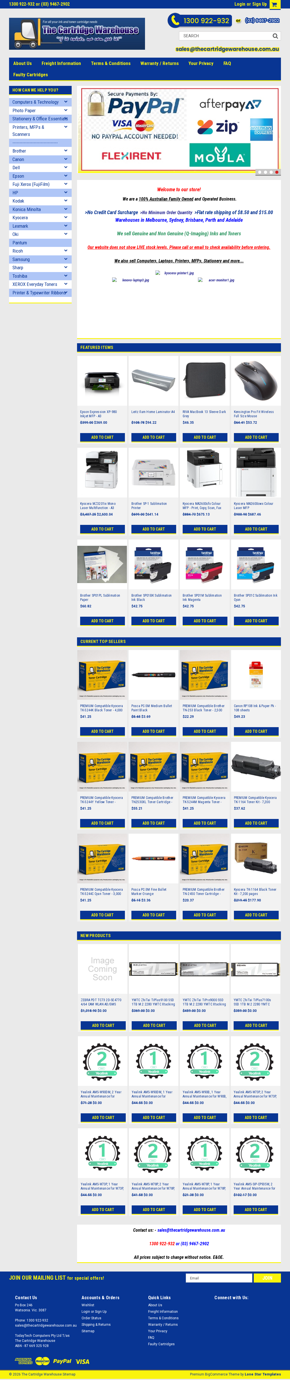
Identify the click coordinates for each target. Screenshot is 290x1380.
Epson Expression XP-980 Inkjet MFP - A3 (98, 414)
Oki (15, 234)
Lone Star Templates (263, 1374)
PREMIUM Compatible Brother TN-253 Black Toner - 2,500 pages (204, 708)
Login (239, 4)
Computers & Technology (35, 102)
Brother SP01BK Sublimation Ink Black (151, 598)
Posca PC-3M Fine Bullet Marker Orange (149, 892)
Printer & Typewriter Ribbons (39, 292)
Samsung (21, 259)
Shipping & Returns (96, 1325)
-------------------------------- (35, 142)
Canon (18, 159)
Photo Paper (24, 110)
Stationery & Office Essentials (40, 118)
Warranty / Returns (159, 63)
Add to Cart (102, 437)
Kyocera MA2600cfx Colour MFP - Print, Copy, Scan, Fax (202, 506)
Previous (82, 131)
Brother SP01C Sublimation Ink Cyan (256, 598)
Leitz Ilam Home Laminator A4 (153, 412)
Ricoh (17, 251)
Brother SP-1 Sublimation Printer (149, 506)
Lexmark (20, 226)
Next (275, 131)
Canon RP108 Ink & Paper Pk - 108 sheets (255, 708)
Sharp (17, 267)
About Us (22, 63)
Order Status (91, 1318)
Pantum (19, 242)
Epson (18, 176)
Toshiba (19, 276)
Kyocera (20, 217)
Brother (19, 151)
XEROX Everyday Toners (34, 284)
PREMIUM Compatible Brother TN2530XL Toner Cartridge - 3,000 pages (152, 800)
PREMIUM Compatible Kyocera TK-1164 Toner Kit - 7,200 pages (255, 800)
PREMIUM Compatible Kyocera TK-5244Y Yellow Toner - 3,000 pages (101, 800)
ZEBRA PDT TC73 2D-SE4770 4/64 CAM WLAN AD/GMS (101, 1002)
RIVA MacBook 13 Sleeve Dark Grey (204, 414)
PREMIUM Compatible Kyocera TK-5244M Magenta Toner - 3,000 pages (204, 800)
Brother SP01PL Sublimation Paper (100, 598)
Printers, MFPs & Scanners (28, 130)
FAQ (227, 63)
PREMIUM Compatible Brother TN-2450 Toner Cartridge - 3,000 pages (204, 892)
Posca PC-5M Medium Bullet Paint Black (151, 708)
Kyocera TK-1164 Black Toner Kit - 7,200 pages (255, 892)
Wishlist (88, 1305)
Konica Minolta (26, 209)
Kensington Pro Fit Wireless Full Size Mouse (254, 414)
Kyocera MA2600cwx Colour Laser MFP (254, 506)
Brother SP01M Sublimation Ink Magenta (202, 598)
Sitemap (88, 1331)
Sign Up (259, 4)
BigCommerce (216, 1374)
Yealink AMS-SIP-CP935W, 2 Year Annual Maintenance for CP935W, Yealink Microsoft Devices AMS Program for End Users (255, 1186)
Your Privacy (201, 63)
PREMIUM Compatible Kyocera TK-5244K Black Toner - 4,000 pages (101, 708)
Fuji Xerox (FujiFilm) (31, 184)
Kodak (18, 201)
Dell (16, 167)
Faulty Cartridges (30, 74)
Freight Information (61, 63)
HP (15, 192)
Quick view (102, 401)
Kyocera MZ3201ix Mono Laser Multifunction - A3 (98, 506)
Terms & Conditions (111, 63)
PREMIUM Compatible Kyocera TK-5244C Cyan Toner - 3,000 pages (101, 892)
